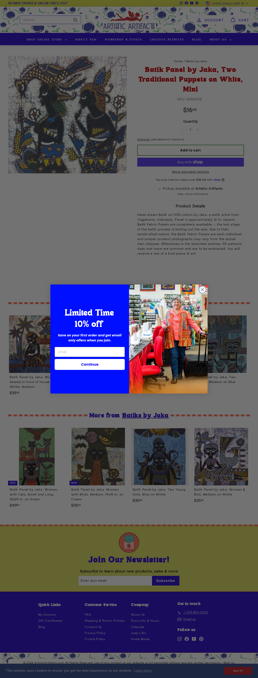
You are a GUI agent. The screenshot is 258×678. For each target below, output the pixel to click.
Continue (90, 364)
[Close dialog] (202, 289)
